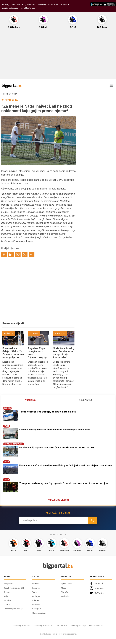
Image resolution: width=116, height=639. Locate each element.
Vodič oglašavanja (10, 8)
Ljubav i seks (66, 583)
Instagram (99, 588)
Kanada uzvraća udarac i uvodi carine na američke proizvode (54, 429)
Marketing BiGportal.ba (48, 4)
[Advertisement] (58, 55)
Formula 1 (36, 604)
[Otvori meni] (111, 86)
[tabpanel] (58, 453)
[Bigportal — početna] (11, 86)
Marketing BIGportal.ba (43, 625)
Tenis (34, 592)
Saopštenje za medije (13, 608)
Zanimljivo (65, 596)
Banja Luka (8, 583)
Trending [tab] (30, 400)
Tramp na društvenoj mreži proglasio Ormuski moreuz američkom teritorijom (63, 483)
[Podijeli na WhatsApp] (24, 254)
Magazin (66, 576)
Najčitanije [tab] (85, 400)
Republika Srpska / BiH (14, 588)
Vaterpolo (36, 608)
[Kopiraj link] (31, 254)
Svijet (6, 596)
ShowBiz (65, 592)
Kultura (7, 604)
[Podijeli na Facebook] (4, 254)
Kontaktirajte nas (27, 8)
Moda (63, 588)
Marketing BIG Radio (26, 4)
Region (7, 592)
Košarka (36, 588)
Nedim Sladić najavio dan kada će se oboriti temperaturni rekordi (57, 447)
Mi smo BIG (62, 625)
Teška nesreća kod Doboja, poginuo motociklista (47, 411)
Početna (6, 94)
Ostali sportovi (38, 613)
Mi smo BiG (65, 4)
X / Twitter (99, 593)
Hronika (7, 600)
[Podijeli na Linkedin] (11, 254)
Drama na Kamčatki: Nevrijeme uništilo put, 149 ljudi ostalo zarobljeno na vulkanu (65, 465)
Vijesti (7, 576)
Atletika (35, 600)
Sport (14, 94)
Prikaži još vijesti (58, 500)
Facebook (99, 583)
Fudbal (35, 583)
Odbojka (36, 596)
